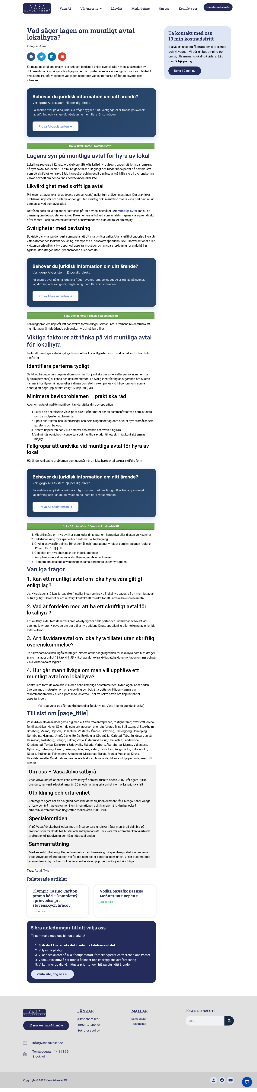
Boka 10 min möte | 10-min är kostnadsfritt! (90, 526)
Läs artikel (39, 911)
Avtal (38, 870)
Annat (43, 46)
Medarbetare (141, 8)
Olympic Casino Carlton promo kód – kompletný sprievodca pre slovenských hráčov (55, 898)
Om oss (164, 8)
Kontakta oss (188, 8)
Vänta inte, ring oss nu (52, 974)
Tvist (46, 870)
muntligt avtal (127, 211)
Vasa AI (65, 8)
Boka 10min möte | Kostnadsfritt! (90, 145)
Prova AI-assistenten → (55, 126)
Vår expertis (89, 8)
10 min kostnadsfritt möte (218, 7)
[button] (31, 56)
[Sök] (229, 1021)
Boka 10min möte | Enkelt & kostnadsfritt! (90, 315)
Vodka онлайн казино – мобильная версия (123, 893)
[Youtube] (230, 1080)
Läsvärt (116, 8)
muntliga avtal (49, 353)
